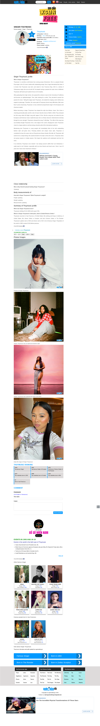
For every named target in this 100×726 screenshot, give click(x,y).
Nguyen (81, 679)
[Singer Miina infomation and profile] (22, 582)
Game (22, 640)
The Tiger (57, 679)
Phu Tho (55, 612)
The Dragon (50, 682)
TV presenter (39, 640)
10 (76, 27)
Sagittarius (19, 676)
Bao (73, 676)
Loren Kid (38, 609)
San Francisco (22, 642)
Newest (83, 2)
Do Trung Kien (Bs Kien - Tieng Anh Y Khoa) (69, 56)
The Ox (49, 679)
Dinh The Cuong (79, 56)
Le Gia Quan (68, 52)
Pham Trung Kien (55, 584)
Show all (61, 555)
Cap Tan (77, 63)
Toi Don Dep (78, 52)
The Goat (49, 672)
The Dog (49, 676)
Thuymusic (29, 29)
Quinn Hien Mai (55, 609)
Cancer (25, 682)
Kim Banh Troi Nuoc (70, 61)
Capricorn (25, 676)
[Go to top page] (98, 724)
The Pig (56, 676)
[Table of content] (98, 506)
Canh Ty (79, 37)
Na (72, 672)
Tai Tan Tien (78, 61)
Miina (22, 584)
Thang (65, 676)
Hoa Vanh (67, 50)
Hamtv (73, 682)
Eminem (66, 679)
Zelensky (66, 672)
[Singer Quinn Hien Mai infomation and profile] (55, 607)
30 (74, 27)
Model (78, 2)
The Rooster (43, 676)
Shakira (81, 682)
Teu (72, 679)
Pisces (17, 679)
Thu (80, 676)
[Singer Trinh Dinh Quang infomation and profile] (22, 607)
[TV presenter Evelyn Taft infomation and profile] (38, 637)
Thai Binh (38, 587)
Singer (60, 2)
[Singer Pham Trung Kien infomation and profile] (55, 582)
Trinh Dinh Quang (22, 609)
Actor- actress (71, 2)
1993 (79, 27)
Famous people (17, 29)
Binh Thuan (55, 587)
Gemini (18, 682)
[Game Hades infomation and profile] (22, 637)
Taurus (32, 679)
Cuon (80, 672)
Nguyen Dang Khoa (80, 50)
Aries (24, 679)
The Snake (57, 682)
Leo (31, 682)
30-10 (44, 35)
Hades (22, 639)
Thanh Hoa (22, 612)
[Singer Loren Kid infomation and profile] (38, 607)
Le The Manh (68, 63)
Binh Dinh (38, 612)
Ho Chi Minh (22, 587)
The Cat (42, 682)
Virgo (17, 672)
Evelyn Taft (39, 639)
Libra (24, 672)
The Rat (42, 679)
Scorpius (75, 40)
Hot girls (65, 2)
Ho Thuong (78, 54)
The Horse (42, 672)
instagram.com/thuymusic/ (49, 41)
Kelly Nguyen (78, 58)
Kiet (65, 682)
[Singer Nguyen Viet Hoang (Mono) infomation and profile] (38, 582)
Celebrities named (22, 230)
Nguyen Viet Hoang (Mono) (38, 584)
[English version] (57, 3)
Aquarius (32, 676)
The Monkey (58, 672)
